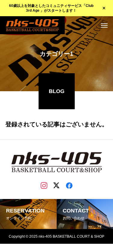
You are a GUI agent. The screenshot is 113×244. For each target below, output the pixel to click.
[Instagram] (44, 185)
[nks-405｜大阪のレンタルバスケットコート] (32, 25)
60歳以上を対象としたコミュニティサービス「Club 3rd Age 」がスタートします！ (51, 8)
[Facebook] (69, 185)
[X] (56, 185)
